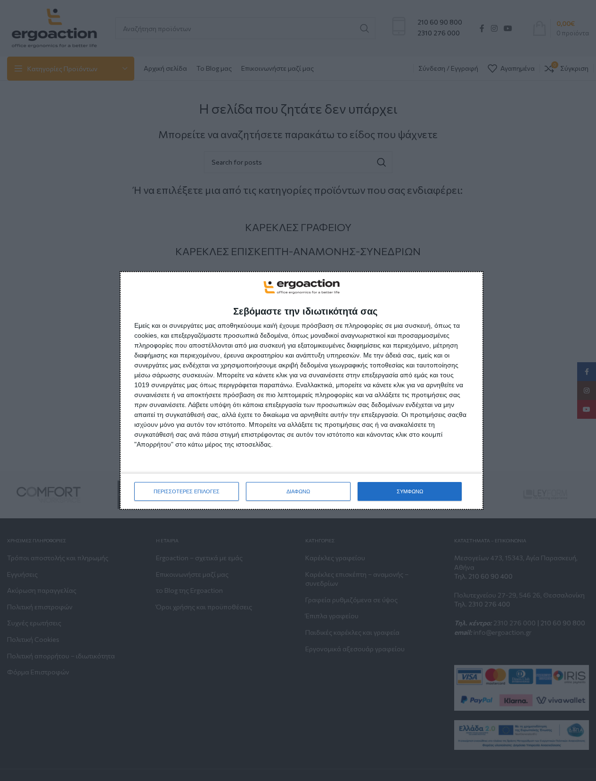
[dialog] (301, 390)
